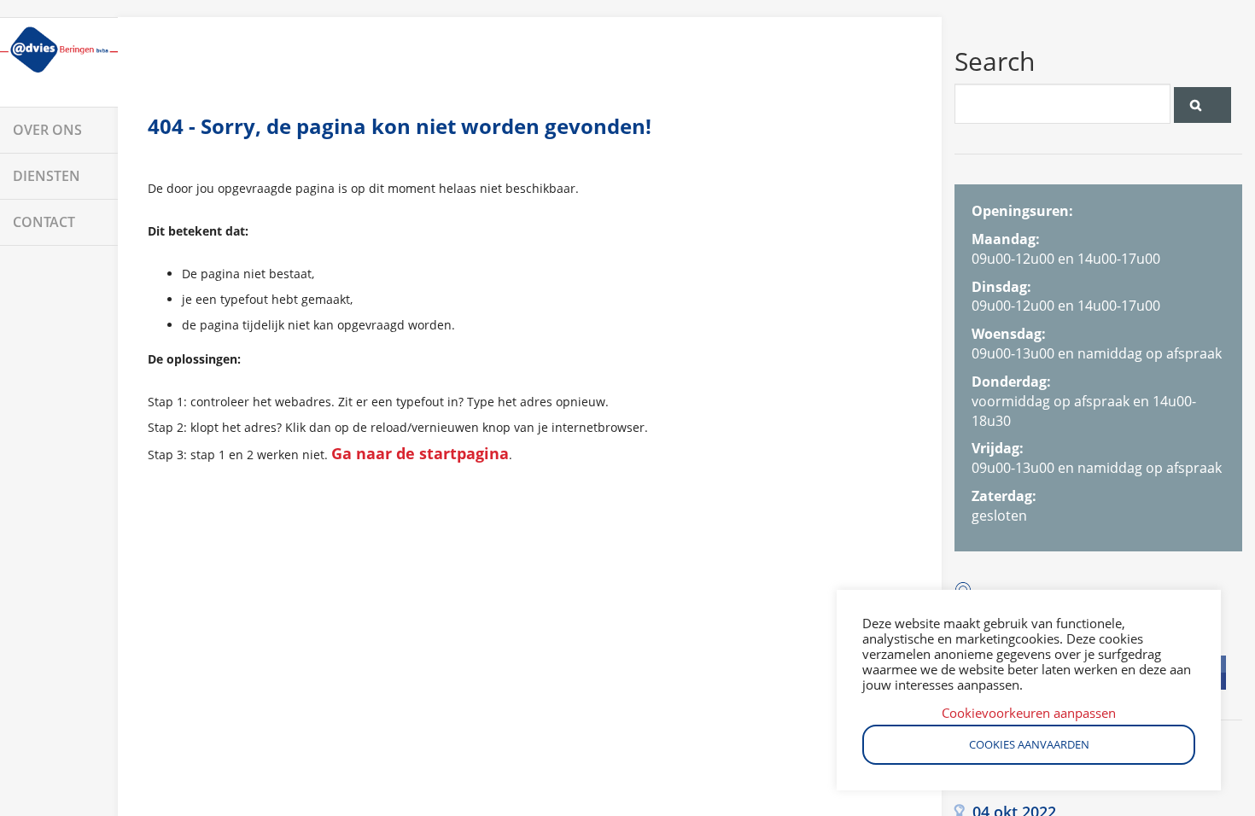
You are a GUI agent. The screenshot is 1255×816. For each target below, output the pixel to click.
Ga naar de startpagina (420, 453)
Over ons (47, 129)
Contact (44, 222)
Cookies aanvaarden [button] (1029, 744)
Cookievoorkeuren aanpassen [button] (1029, 712)
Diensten (46, 175)
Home (59, 62)
